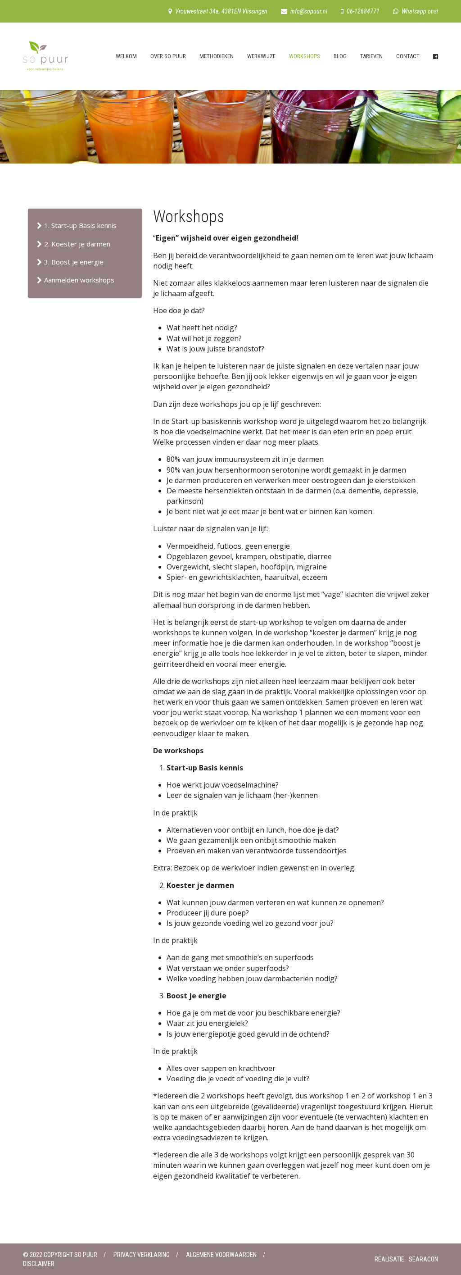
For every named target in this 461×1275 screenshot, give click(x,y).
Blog (340, 56)
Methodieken (216, 56)
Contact (408, 56)
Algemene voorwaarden (221, 1254)
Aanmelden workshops (79, 279)
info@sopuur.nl (308, 11)
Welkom (126, 56)
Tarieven (371, 56)
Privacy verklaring (141, 1254)
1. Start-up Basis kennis (80, 225)
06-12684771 (363, 11)
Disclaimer (38, 1263)
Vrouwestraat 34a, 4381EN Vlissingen (221, 11)
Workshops (304, 56)
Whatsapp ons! (420, 11)
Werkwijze (261, 56)
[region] (230, 116)
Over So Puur (168, 56)
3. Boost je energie (74, 261)
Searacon (423, 1259)
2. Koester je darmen (77, 243)
